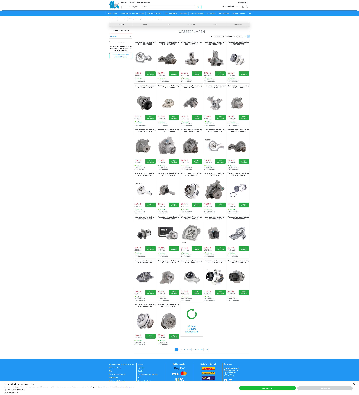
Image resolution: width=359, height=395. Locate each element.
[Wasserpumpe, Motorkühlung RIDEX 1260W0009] (215, 146)
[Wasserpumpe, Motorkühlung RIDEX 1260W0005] (168, 102)
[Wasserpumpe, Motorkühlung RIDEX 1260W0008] (168, 146)
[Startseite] (114, 5)
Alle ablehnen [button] (325, 388)
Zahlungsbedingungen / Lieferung (148, 374)
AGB (139, 377)
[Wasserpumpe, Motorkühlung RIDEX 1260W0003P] (215, 58)
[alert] (179, 388)
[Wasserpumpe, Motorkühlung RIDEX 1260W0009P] (238, 146)
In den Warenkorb (150, 73)
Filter (211, 36)
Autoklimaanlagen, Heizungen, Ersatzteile (121, 364)
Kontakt (131, 2)
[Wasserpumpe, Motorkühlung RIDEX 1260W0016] (145, 277)
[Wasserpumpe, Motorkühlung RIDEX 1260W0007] (238, 102)
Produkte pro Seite (231, 36)
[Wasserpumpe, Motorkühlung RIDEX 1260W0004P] (145, 102)
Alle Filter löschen (121, 43)
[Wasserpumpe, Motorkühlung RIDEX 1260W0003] (191, 58)
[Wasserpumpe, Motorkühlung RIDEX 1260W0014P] (215, 233)
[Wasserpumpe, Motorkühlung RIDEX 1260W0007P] (145, 146)
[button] (5, 390)
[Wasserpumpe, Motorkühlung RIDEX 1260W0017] (191, 277)
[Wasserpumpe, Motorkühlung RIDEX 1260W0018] (215, 277)
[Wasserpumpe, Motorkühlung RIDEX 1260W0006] (215, 102)
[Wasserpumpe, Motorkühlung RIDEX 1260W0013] (168, 233)
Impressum (141, 368)
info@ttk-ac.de (230, 376)
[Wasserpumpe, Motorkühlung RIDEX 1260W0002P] (168, 58)
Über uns (124, 2)
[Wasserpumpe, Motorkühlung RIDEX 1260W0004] (238, 58)
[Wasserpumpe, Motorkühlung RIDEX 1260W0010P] (168, 189)
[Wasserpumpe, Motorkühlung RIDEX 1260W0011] (191, 189)
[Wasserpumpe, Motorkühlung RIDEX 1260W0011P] (215, 189)
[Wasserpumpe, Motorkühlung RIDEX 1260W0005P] (191, 102)
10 (201, 349)
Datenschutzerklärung (144, 381)
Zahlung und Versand (143, 2)
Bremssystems (113, 377)
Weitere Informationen (127, 387)
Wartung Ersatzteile (115, 368)
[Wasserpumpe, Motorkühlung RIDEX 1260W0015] (238, 233)
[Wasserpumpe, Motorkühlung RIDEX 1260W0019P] (168, 321)
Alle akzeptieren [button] (267, 388)
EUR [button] (238, 7)
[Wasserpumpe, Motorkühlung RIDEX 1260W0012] (238, 189)
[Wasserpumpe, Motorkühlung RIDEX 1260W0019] (145, 321)
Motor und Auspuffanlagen (117, 374)
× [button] (357, 383)
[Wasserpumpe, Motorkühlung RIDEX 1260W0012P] (145, 233)
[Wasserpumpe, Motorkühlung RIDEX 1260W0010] (145, 189)
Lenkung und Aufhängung (117, 381)
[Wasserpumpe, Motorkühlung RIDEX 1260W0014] (191, 233)
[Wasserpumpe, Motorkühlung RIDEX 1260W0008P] (191, 146)
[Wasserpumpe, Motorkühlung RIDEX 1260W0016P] (168, 277)
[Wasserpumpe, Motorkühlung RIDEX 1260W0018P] (238, 277)
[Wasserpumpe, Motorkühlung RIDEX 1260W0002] (145, 58)
